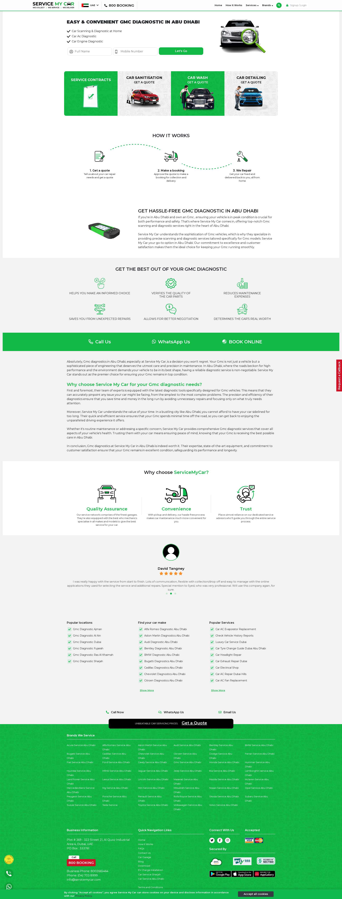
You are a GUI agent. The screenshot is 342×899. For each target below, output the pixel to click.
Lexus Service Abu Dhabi (116, 779)
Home (219, 5)
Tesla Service (110, 805)
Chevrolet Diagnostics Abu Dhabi (164, 674)
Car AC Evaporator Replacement (236, 629)
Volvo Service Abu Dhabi (223, 805)
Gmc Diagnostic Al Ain (87, 635)
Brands (267, 5)
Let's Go (181, 51)
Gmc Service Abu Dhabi (187, 762)
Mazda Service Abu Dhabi (224, 779)
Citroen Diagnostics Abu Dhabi (163, 680)
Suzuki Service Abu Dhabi (81, 805)
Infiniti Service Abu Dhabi (116, 771)
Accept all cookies (256, 894)
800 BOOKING (81, 862)
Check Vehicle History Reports (234, 635)
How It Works (234, 5)
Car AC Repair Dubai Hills (231, 674)
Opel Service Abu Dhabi (259, 788)
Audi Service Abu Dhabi (187, 745)
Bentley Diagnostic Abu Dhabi (163, 648)
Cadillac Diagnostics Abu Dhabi (163, 667)
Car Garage (144, 857)
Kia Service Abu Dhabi (222, 771)
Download (144, 865)
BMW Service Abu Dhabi (259, 745)
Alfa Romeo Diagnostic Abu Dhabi (165, 629)
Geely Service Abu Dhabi (152, 762)
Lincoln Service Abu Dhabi (153, 779)
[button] (167, 593)
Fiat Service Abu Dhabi (80, 762)
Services (251, 5)
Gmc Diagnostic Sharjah (88, 661)
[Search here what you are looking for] (279, 5)
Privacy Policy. (83, 896)
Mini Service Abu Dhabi (151, 788)
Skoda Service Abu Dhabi (224, 796)
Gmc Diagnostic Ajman (87, 629)
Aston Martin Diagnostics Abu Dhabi (166, 635)
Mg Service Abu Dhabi (115, 788)
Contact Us (144, 853)
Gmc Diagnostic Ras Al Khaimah (93, 654)
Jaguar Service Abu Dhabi (153, 771)
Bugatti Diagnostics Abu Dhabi (163, 661)
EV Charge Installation (150, 870)
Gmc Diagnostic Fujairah (88, 648)
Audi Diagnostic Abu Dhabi (161, 642)
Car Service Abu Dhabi (151, 878)
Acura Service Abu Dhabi (81, 745)
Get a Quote (194, 722)
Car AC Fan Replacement (231, 680)
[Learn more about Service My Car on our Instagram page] (227, 840)
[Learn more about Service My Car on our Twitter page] (212, 840)
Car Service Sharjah (149, 874)
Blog (141, 861)
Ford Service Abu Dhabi (116, 762)
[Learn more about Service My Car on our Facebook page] (219, 840)
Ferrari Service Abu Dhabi (259, 753)
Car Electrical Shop (227, 667)
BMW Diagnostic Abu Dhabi (161, 654)
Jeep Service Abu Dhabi (188, 771)
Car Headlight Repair (228, 654)
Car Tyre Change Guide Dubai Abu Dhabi (241, 648)
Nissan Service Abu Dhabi (224, 788)
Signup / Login (298, 5)
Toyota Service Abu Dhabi (153, 805)
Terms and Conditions (150, 887)
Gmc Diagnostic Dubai (87, 642)
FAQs (141, 848)
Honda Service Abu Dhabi (224, 762)
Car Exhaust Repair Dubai (231, 661)
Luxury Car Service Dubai (231, 642)
